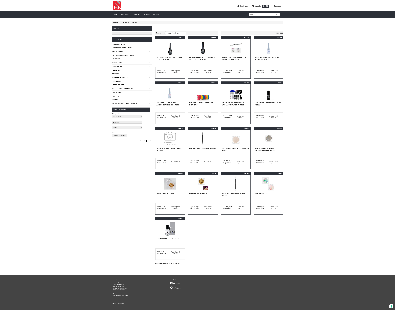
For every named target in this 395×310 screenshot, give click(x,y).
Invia (149, 141)
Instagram (177, 288)
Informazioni (125, 14)
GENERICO (116, 74)
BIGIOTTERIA (118, 62)
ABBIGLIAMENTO (119, 44)
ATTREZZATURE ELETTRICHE (123, 55)
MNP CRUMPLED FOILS (165, 193)
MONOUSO (117, 81)
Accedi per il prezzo (175, 71)
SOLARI (115, 100)
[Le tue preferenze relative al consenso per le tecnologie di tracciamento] (391, 306)
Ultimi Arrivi (147, 14)
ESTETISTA (117, 70)
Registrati (243, 6)
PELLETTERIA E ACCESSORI (123, 88)
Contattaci (136, 14)
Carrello (261, 6)
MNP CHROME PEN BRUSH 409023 (202, 148)
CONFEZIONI (117, 66)
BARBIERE (116, 59)
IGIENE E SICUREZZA (120, 77)
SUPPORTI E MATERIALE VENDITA (125, 103)
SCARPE (116, 96)
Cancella (142, 141)
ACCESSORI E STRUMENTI (122, 48)
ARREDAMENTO (118, 51)
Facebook (176, 283)
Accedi (278, 6)
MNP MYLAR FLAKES (263, 193)
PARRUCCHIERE (118, 85)
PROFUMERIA (118, 92)
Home (116, 14)
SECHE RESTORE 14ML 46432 (167, 239)
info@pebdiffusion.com (120, 295)
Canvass (156, 14)
